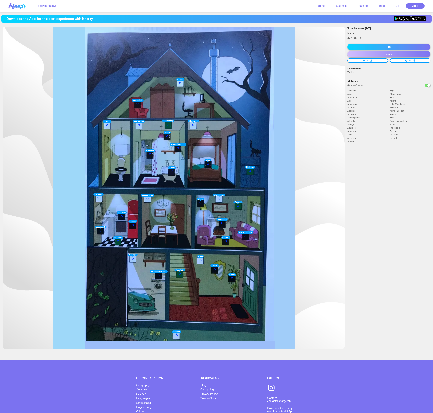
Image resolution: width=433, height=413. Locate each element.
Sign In (415, 6)
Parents (320, 5)
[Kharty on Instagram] (271, 388)
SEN (398, 5)
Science (141, 394)
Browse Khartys (47, 5)
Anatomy (141, 389)
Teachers (362, 5)
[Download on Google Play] (402, 18)
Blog (382, 5)
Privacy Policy (209, 394)
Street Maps (143, 402)
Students (341, 5)
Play (389, 47)
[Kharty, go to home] (19, 5)
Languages (143, 398)
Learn (389, 54)
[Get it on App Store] (418, 18)
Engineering (143, 407)
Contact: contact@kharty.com (279, 400)
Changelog (207, 389)
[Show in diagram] (427, 85)
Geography (143, 385)
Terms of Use (208, 398)
